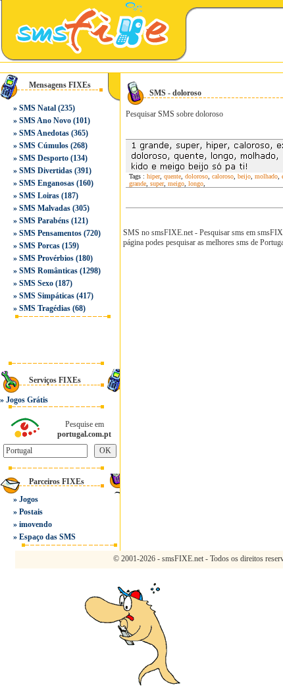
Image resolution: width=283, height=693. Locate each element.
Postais (31, 511)
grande (137, 183)
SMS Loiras (39, 195)
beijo (244, 176)
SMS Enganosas (46, 183)
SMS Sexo (36, 283)
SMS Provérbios (46, 258)
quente (172, 176)
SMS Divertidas (45, 170)
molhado (266, 176)
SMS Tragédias (44, 308)
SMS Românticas (48, 270)
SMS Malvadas (44, 208)
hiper (153, 176)
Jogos (28, 499)
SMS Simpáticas (46, 295)
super (157, 183)
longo (195, 183)
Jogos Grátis (27, 399)
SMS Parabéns (44, 220)
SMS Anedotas (44, 133)
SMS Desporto (43, 158)
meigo (176, 183)
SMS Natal (37, 108)
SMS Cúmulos (43, 145)
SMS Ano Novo (45, 120)
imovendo (35, 524)
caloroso (223, 176)
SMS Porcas (39, 245)
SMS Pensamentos (50, 233)
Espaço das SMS (47, 536)
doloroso (196, 176)
